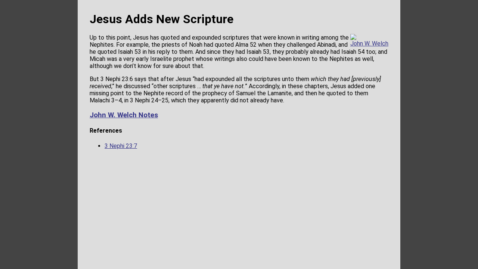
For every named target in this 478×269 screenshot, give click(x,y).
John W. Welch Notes (124, 115)
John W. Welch (369, 43)
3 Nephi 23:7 (121, 145)
